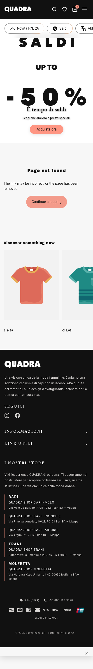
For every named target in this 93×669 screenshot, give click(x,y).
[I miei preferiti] (64, 9)
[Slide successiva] (84, 296)
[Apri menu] (84, 9)
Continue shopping (47, 202)
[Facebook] (18, 415)
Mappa (71, 507)
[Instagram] (7, 415)
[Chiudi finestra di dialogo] (87, 653)
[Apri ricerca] (54, 9)
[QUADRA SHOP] (23, 364)
